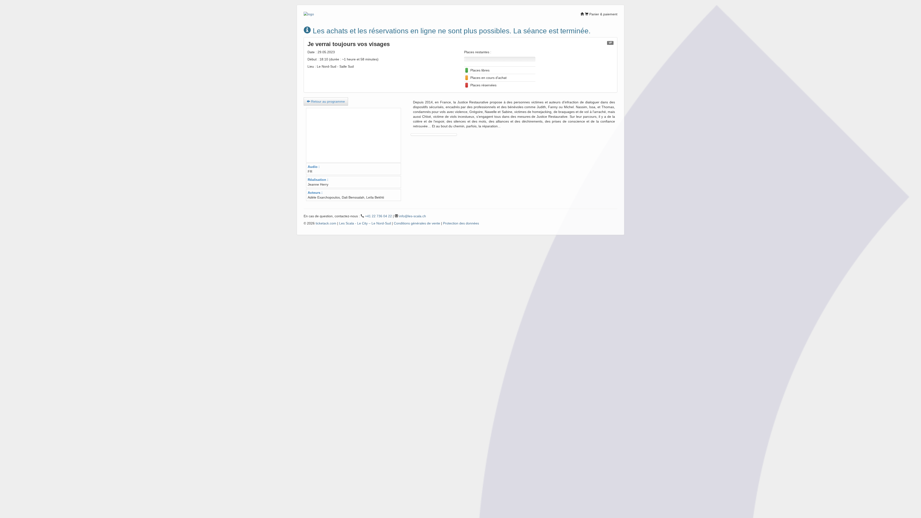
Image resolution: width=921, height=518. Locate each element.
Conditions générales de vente (417, 223)
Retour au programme (327, 101)
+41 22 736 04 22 (378, 216)
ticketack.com (326, 223)
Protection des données (461, 223)
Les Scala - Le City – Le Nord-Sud (365, 223)
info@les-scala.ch (412, 216)
